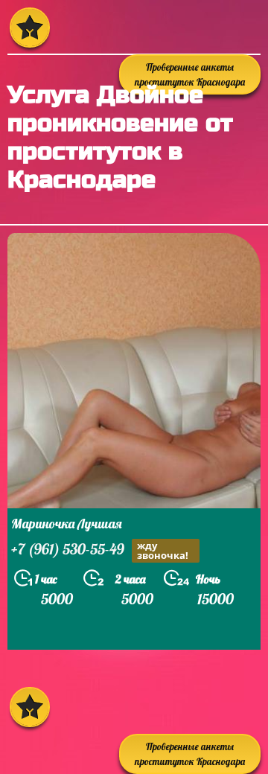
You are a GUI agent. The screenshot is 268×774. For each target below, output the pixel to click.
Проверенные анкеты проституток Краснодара (190, 754)
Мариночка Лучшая (66, 523)
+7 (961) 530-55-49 (99, 550)
